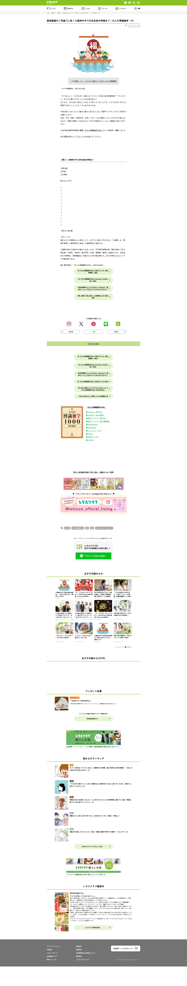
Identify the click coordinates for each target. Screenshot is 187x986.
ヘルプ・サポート (52, 953)
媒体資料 (79, 956)
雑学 (87, 528)
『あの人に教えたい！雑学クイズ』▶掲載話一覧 (93, 396)
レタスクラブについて (83, 960)
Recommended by (120, 647)
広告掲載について (52, 956)
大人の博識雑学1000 (77, 528)
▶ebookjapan (92, 424)
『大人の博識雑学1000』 (93, 130)
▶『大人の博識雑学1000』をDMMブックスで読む (93, 381)
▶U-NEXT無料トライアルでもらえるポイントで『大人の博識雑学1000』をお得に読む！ (93, 389)
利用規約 (49, 950)
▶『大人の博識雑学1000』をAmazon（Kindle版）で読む (93, 280)
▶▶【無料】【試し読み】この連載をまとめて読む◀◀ (93, 297)
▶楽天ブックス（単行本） (96, 418)
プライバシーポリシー (53, 946)
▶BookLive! (91, 427)
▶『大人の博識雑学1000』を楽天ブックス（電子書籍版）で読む (93, 272)
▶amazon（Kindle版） (95, 415)
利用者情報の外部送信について (85, 953)
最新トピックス (51, 960)
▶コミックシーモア (94, 430)
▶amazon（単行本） (94, 412)
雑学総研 (67, 528)
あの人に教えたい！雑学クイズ (104, 528)
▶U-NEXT (90, 440)
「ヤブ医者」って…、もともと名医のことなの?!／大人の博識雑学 (93, 81)
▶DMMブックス (92, 437)
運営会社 (79, 946)
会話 (92, 528)
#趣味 (125, 25)
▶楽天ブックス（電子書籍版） (98, 421)
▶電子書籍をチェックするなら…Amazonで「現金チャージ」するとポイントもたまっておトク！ (93, 288)
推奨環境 (79, 950)
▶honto (89, 433)
